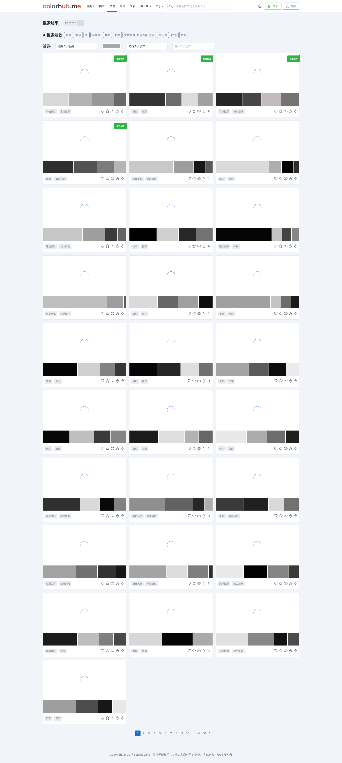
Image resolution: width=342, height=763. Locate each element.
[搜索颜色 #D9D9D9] (90, 504)
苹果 (107, 35)
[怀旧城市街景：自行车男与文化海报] (84, 140)
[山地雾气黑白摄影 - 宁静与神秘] (84, 478)
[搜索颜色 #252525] (229, 99)
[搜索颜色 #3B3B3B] (111, 234)
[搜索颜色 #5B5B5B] (125, 302)
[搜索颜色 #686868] (120, 99)
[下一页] (210, 733)
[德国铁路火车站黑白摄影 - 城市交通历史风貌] (170, 478)
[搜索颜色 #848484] (118, 437)
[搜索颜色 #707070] (206, 369)
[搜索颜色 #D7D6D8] (145, 639)
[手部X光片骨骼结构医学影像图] (257, 208)
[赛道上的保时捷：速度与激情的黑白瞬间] (84, 680)
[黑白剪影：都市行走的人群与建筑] (84, 343)
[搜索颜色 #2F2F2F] (58, 167)
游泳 (78, 35)
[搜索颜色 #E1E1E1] (232, 639)
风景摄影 (51, 516)
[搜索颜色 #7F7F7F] (198, 571)
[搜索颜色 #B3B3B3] (80, 99)
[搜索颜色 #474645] (252, 99)
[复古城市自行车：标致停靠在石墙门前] (84, 545)
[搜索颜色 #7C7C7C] (105, 167)
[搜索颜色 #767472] (290, 99)
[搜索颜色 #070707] (56, 437)
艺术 (58, 381)
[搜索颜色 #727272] (204, 234)
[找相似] (112, 111)
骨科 (236, 246)
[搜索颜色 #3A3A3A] (102, 437)
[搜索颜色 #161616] (199, 167)
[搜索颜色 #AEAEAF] (275, 167)
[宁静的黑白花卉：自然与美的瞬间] (257, 478)
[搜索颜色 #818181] (120, 504)
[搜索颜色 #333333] (147, 99)
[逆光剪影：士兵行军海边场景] (170, 612)
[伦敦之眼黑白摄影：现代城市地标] (84, 208)
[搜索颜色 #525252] (85, 167)
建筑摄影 (51, 246)
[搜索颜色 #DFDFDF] (190, 369)
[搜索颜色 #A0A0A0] (205, 99)
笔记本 (163, 35)
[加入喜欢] (103, 111)
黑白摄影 (65, 111)
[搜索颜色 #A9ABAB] (203, 639)
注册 (293, 6)
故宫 (174, 35)
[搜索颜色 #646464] (122, 234)
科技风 (96, 35)
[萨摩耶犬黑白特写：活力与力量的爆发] (84, 612)
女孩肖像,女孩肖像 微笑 (139, 35)
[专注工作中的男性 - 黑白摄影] (170, 410)
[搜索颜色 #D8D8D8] (56, 99)
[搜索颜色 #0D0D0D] (206, 302)
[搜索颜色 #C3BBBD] (271, 99)
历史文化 (51, 313)
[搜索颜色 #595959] (208, 167)
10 (187, 733)
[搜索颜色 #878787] (295, 234)
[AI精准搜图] (122, 111)
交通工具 (51, 583)
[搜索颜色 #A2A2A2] (59, 571)
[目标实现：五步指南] (257, 140)
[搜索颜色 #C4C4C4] (277, 234)
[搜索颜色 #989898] (103, 99)
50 (204, 733)
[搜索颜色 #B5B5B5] (120, 167)
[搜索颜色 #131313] (281, 639)
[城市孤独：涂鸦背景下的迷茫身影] (257, 73)
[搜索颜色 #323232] (107, 571)
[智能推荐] (117, 111)
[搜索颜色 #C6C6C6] (63, 234)
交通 (231, 313)
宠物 (62, 650)
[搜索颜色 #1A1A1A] (295, 302)
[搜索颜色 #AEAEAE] (209, 504)
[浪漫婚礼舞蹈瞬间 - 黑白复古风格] (170, 275)
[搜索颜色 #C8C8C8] (151, 167)
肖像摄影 (224, 111)
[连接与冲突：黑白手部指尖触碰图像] (257, 410)
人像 (144, 448)
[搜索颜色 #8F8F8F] (147, 504)
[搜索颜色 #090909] (107, 504)
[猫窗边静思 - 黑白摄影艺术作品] (84, 73)
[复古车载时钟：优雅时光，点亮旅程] (84, 410)
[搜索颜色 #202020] (256, 504)
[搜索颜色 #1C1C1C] (144, 437)
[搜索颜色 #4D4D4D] (87, 706)
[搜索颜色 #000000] (288, 167)
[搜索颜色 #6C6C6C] (174, 99)
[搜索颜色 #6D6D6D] (276, 437)
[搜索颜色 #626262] (179, 504)
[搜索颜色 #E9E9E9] (230, 571)
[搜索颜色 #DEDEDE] (172, 437)
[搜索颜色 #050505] (244, 234)
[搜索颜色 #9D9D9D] (184, 167)
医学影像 (224, 246)
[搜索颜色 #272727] (187, 234)
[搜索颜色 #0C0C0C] (277, 369)
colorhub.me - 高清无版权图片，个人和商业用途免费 (167, 754)
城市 (144, 111)
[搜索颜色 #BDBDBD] (88, 639)
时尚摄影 (151, 178)
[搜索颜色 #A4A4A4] (232, 369)
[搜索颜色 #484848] (120, 639)
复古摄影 (238, 583)
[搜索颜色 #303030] (61, 504)
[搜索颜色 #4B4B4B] (293, 639)
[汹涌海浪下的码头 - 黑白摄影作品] (257, 612)
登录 (275, 6)
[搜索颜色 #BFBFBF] (75, 302)
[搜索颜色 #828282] (107, 369)
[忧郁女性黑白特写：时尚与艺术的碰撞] (170, 140)
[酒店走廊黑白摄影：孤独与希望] (170, 343)
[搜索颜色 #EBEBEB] (292, 369)
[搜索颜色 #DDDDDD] (190, 99)
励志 (221, 178)
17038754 (222, 754)
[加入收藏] (107, 111)
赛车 (58, 718)
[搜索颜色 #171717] (105, 706)
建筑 (144, 381)
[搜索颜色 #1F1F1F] (292, 437)
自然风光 (233, 516)
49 (198, 733)
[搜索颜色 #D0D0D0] (168, 234)
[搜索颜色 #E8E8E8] (231, 437)
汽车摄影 (224, 583)
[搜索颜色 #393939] (230, 504)
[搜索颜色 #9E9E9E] (94, 234)
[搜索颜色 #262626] (169, 369)
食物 (68, 35)
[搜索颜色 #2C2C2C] (296, 167)
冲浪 (117, 35)
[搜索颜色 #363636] (120, 369)
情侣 (184, 35)
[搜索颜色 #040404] (60, 369)
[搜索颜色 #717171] (291, 504)
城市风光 (60, 178)
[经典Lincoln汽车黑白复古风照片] (257, 545)
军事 (135, 650)
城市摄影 (238, 111)
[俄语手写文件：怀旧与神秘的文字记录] (84, 275)
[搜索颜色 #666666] (206, 437)
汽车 (135, 246)
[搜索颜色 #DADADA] (242, 167)
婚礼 (144, 313)
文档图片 (65, 313)
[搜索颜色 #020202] (255, 571)
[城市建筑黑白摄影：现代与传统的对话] (257, 343)
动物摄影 (51, 111)
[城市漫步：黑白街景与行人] (170, 73)
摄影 (135, 111)
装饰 (58, 448)
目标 (231, 178)
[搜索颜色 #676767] (168, 302)
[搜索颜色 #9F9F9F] (188, 302)
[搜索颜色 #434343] (287, 234)
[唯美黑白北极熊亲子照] (170, 545)
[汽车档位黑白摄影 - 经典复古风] (170, 208)
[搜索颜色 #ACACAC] (257, 437)
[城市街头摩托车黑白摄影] (257, 275)
